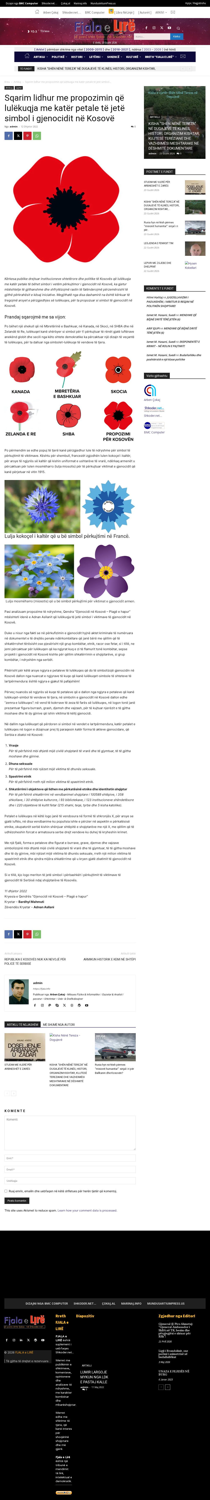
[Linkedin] (21, 1340)
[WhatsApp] (37, 136)
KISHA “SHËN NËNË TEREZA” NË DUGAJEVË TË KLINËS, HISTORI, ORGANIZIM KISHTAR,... (161, 205)
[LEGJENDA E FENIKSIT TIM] (195, 248)
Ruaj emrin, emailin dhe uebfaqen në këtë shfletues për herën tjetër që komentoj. (63, 1191)
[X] (161, 28)
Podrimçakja (92, 1382)
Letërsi (87, 1375)
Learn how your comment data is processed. (87, 1210)
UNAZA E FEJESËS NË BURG (174, 1373)
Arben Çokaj (152, 400)
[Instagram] (154, 28)
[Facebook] (146, 28)
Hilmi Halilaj (154, 297)
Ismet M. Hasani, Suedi (160, 315)
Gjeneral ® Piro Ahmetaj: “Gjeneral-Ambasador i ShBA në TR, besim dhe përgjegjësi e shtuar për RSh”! (176, 1330)
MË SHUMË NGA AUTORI (59, 1024)
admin (14, 126)
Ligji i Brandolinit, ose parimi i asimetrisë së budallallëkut (173, 1354)
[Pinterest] (27, 136)
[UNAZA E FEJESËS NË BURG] (201, 1374)
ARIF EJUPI (153, 328)
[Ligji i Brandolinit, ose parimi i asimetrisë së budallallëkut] (201, 1353)
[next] (189, 68)
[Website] (73, 1005)
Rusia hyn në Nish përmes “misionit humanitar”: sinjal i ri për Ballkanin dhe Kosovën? (94, 68)
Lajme (19, 87)
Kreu (7, 82)
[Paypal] (51, 1005)
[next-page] (13, 1093)
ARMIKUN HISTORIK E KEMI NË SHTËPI (109, 959)
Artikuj (17, 82)
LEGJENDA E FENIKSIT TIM (158, 243)
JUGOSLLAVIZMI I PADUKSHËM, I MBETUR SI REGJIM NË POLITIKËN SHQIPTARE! (169, 301)
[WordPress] (80, 1005)
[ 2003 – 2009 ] (152, 49)
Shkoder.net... (65, 1352)
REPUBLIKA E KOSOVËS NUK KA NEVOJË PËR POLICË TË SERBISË (35, 962)
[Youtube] (169, 28)
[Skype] (58, 1005)
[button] (178, 28)
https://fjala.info (41, 988)
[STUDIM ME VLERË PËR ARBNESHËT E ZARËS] (25, 1047)
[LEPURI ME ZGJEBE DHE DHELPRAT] (195, 268)
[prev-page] (7, 1093)
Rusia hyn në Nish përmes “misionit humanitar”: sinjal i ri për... (161, 226)
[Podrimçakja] (95, 1358)
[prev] (182, 68)
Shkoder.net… (153, 416)
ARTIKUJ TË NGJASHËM (22, 1024)
